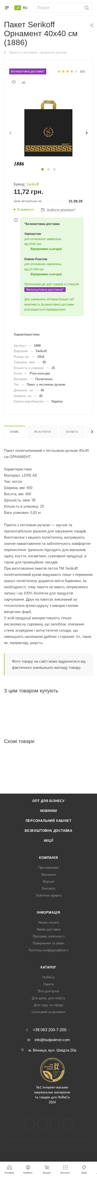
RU (25, 8)
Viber (67, 1123)
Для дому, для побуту (48, 998)
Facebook (29, 1123)
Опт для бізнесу (48, 801)
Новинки (48, 811)
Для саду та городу (48, 1005)
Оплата (72, 431)
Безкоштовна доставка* (28, 71)
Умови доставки (48, 929)
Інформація (48, 912)
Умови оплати (48, 922)
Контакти (48, 888)
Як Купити (42, 431)
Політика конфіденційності (48, 950)
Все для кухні (48, 991)
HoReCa (48, 977)
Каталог (48, 967)
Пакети (48, 984)
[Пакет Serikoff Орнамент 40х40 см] (48, 129)
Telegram (54, 1123)
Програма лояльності (49, 936)
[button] (43, 169)
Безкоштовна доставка (48, 831)
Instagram (42, 1123)
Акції (48, 840)
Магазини (49, 874)
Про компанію (48, 867)
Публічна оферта (48, 895)
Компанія (48, 858)
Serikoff (32, 184)
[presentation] (10, 133)
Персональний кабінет (49, 821)
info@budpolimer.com (52, 1040)
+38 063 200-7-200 (49, 1030)
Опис (14, 431)
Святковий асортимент (49, 1012)
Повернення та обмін (48, 943)
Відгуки (48, 881)
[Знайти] (86, 8)
